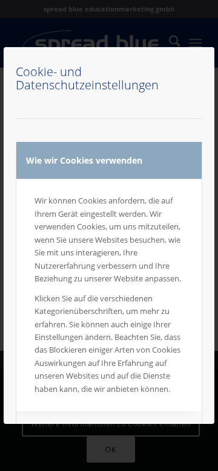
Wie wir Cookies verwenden (84, 160)
